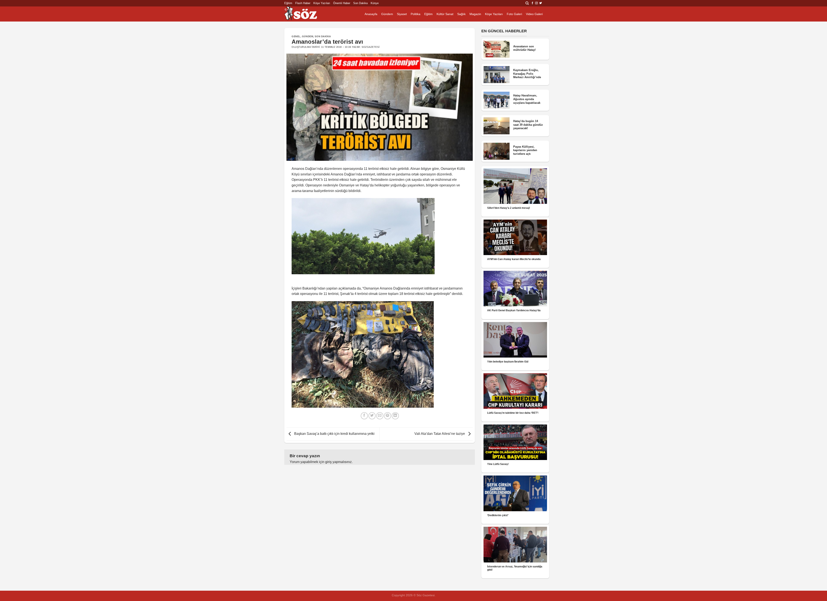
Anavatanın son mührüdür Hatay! (524, 48)
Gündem (387, 14)
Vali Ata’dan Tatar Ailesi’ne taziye (440, 433)
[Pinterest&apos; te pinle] (387, 415)
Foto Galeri (514, 14)
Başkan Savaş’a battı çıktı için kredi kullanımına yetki (334, 433)
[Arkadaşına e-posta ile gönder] (379, 415)
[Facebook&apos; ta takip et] (532, 3)
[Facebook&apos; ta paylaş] (364, 415)
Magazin (475, 14)
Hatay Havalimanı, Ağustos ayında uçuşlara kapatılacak (526, 99)
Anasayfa (371, 14)
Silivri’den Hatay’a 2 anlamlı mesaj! (508, 208)
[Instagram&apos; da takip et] (536, 3)
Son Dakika (360, 3)
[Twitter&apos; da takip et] (540, 3)
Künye (375, 3)
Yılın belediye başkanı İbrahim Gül (507, 361)
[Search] (527, 3)
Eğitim (288, 3)
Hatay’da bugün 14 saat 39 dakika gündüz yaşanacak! (528, 124)
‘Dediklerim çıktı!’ (497, 515)
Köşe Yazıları (321, 3)
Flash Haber (302, 3)
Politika (415, 14)
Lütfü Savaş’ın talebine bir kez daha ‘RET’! (512, 413)
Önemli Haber (341, 3)
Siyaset (402, 14)
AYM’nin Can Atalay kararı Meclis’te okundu (514, 259)
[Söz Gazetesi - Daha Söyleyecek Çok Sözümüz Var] (305, 14)
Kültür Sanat (445, 14)
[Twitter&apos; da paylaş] (372, 415)
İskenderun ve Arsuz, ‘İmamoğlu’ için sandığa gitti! (514, 568)
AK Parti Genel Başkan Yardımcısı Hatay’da (514, 310)
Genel (296, 36)
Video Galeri (534, 14)
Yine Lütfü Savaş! (498, 464)
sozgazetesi (370, 47)
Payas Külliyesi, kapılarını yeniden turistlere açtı (525, 150)
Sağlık (461, 14)
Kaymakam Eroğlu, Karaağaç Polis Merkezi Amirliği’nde (527, 73)
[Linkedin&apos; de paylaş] (395, 415)
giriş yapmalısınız (338, 462)
